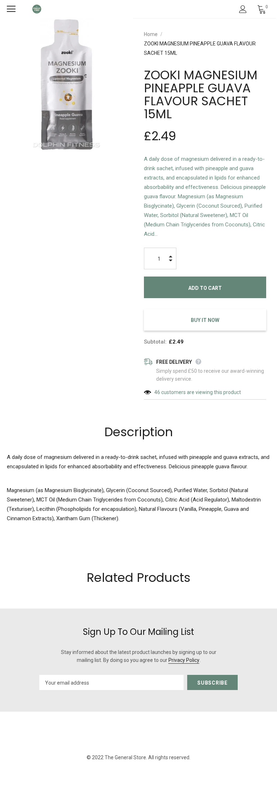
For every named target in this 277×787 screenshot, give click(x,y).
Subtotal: (155, 342)
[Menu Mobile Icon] (11, 9)
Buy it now (205, 320)
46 (157, 392)
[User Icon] (243, 9)
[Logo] (36, 9)
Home (151, 34)
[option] (66, 84)
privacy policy (183, 660)
